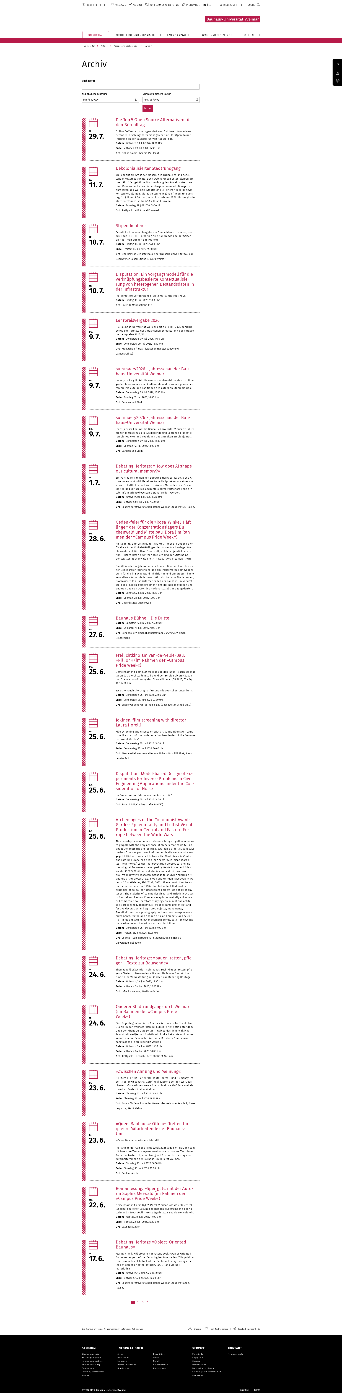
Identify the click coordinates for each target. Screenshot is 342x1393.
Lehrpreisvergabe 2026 (138, 320)
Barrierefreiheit (97, 5)
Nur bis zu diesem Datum (156, 94)
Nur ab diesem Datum (94, 94)
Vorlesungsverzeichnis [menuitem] (164, 5)
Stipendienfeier (131, 225)
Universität (89, 46)
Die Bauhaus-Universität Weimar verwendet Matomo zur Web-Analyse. (112, 1329)
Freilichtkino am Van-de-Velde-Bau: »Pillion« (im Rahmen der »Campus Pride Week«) (150, 660)
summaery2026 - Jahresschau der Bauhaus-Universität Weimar (153, 371)
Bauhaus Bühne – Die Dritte (142, 618)
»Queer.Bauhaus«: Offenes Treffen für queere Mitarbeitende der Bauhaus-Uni (152, 1128)
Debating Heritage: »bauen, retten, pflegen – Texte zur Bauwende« (154, 961)
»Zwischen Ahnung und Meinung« (148, 1071)
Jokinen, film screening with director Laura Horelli (151, 723)
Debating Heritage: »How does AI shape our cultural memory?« (154, 469)
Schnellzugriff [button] (229, 5)
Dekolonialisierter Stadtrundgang (148, 168)
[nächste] (148, 1302)
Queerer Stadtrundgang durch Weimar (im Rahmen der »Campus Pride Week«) (152, 1011)
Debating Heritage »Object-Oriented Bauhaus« (151, 1245)
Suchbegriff (88, 80)
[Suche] (258, 4)
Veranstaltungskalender (126, 46)
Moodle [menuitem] (138, 5)
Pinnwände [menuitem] (193, 5)
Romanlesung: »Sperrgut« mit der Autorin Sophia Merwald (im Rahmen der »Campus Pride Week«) (154, 1193)
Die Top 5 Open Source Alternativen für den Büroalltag (153, 122)
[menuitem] (95, 4)
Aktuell (104, 46)
